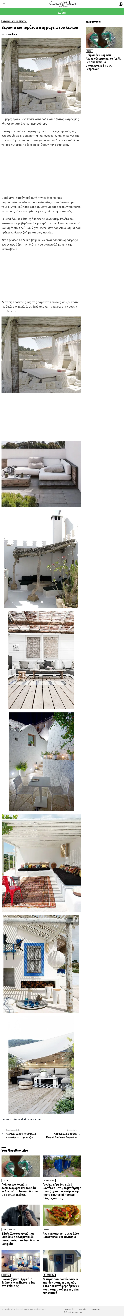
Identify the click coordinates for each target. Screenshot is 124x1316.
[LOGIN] (120, 4)
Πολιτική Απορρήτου (73, 1312)
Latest (62, 13)
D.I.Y (4, 1229)
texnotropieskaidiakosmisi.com (21, 1119)
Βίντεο (12, 1229)
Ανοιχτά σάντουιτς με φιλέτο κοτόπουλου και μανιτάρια (61, 1235)
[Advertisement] (41, 171)
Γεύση (5, 1180)
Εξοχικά (6, 1275)
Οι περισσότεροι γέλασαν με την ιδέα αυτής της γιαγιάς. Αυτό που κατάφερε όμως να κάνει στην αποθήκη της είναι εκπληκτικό (61, 1286)
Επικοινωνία (69, 1309)
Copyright (82, 1309)
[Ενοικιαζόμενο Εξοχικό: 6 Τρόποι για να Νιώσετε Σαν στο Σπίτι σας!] (21, 1261)
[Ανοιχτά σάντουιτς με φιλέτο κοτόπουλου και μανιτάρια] (62, 1215)
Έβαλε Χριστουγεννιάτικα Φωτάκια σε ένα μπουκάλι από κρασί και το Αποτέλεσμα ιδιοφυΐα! (20, 1239)
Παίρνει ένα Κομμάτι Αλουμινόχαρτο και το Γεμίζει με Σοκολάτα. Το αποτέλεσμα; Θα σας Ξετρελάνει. (20, 1190)
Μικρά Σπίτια (49, 1180)
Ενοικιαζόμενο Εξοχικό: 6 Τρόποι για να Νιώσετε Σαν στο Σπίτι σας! (18, 1282)
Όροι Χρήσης (95, 1309)
